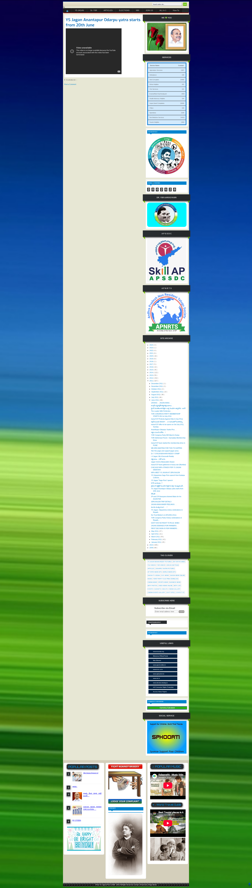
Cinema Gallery (174, 589)
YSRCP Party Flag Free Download (165, 578)
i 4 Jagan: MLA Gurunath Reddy (162, 456)
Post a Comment (70, 84)
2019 (151, 359)
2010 (151, 545)
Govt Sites (170, 592)
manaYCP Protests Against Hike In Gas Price (167, 419)
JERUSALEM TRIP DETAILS (161, 502)
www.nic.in (156, 678)
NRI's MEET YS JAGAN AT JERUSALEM (165, 472)
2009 (151, 548)
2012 (151, 378)
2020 (151, 356)
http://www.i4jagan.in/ (90, 773)
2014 (151, 372)
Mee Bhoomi (157, 660)
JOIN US (149, 10)
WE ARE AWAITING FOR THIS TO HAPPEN (166, 448)
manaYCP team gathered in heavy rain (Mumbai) (168, 465)
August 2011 (156, 395)
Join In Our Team (173, 565)
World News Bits (169, 572)
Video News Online (165, 585)
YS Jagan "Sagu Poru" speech (162, 480)
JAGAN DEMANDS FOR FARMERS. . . (164, 526)
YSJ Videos (152, 565)
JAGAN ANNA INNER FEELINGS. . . (163, 504)
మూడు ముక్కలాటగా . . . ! (159, 507)
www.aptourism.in (158, 674)
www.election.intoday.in (160, 683)
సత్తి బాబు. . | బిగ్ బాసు (158, 459)
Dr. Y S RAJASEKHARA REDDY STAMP (165, 454)
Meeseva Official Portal (160, 656)
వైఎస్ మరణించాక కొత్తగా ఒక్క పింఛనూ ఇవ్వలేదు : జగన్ (168, 408)
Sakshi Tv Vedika (154, 575)
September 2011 (157, 392)
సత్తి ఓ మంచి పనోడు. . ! (158, 432)
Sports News (163, 582)
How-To (176, 10)
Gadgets (157, 589)
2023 (151, 348)
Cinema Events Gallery (156, 592)
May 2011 (155, 531)
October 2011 (156, 389)
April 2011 (155, 534)
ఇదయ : (74, 786)
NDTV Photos (152, 585)
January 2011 (156, 542)
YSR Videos (161, 565)
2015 (151, 370)
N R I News (165, 575)
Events (150, 589)
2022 (151, 350)
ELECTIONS (124, 10)
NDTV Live (177, 585)
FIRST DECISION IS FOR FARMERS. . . (165, 528)
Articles (151, 568)
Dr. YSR (93, 10)
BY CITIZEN (76, 820)
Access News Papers (160, 691)
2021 (151, 353)
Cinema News (152, 582)
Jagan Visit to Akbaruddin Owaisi (162, 462)
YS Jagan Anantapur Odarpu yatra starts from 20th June (103, 22)
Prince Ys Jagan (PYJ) (102, 885)
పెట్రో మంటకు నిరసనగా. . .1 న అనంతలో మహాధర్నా (166, 422)
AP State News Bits (155, 572)
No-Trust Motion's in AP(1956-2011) (163, 515)
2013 (151, 375)
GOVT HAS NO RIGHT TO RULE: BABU (165, 523)
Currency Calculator (167, 708)
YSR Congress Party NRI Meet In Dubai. (165, 435)
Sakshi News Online (177, 575)
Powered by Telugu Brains (148, 885)
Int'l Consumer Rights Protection (163, 687)
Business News (175, 582)
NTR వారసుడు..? (156, 483)
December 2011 (157, 383)
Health (164, 589)
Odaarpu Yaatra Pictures (165, 568)
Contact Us (180, 592)
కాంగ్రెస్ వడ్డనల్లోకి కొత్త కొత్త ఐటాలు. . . (162, 406)
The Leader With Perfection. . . (161, 411)
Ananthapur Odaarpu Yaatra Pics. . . (164, 430)
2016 (151, 367)
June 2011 (155, 400)
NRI (137, 10)
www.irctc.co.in (158, 669)
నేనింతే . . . (154, 494)
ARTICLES (108, 10)
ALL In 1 (162, 10)
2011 (151, 381)
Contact (136, 885)
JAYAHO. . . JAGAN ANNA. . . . (161, 403)
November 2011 (157, 386)
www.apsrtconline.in (159, 665)
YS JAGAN (79, 10)
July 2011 (155, 397)
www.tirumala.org (158, 651)
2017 (151, 364)
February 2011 (156, 539)
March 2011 (155, 537)
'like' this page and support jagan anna (164, 451)
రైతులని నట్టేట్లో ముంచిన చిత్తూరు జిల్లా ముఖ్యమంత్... (167, 486)
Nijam (150, 578)
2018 (151, 361)
